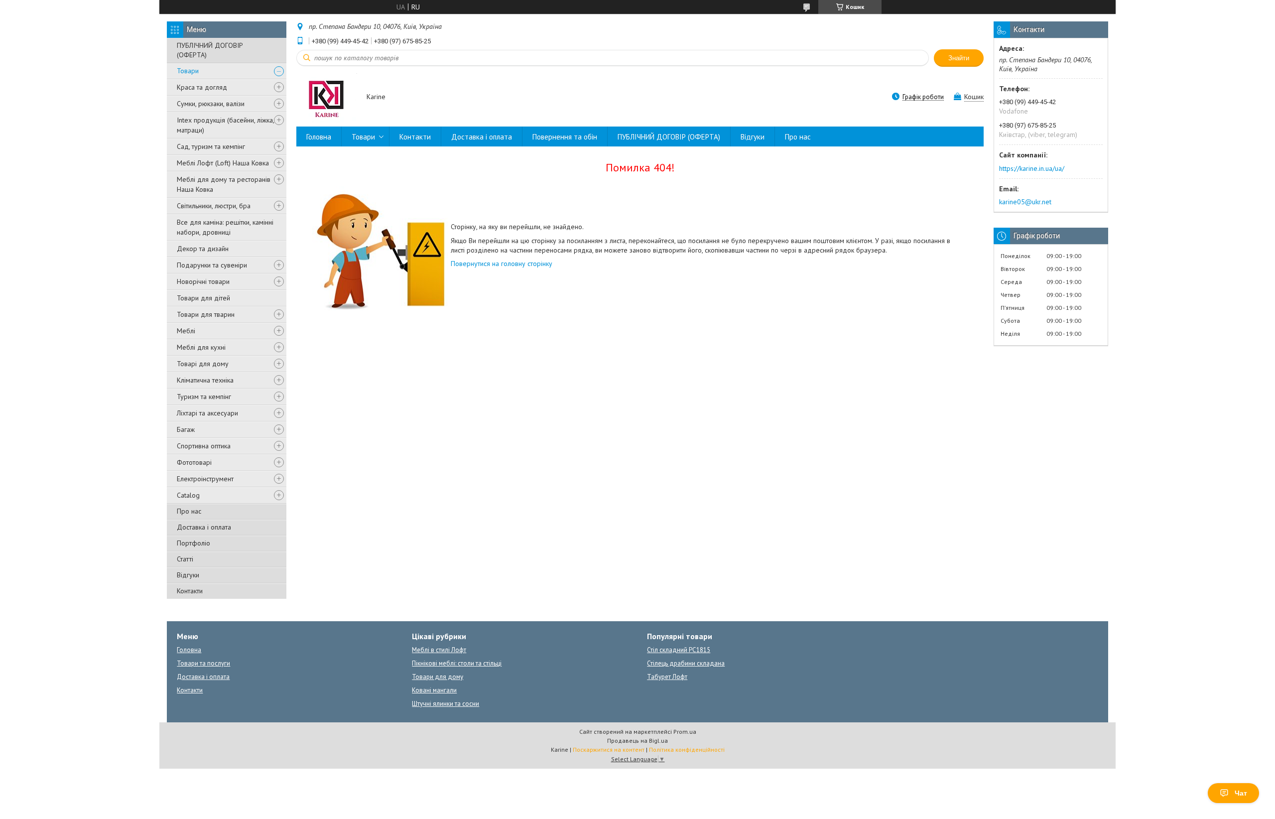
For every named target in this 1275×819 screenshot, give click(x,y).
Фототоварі (194, 462)
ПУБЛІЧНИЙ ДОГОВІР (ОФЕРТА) (210, 50)
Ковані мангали (434, 690)
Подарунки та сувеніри (212, 265)
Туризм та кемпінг (204, 396)
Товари (188, 70)
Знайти (958, 58)
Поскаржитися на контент (608, 749)
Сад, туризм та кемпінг (211, 146)
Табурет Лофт (667, 677)
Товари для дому (437, 677)
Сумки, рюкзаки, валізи (211, 103)
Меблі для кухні (201, 347)
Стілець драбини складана (686, 663)
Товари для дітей (203, 297)
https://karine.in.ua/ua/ (1031, 168)
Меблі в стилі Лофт (439, 650)
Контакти (190, 590)
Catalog (188, 495)
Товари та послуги (203, 663)
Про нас (189, 511)
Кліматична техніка (205, 380)
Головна (318, 136)
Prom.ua (684, 731)
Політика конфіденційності (687, 749)
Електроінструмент (205, 478)
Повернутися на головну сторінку (501, 263)
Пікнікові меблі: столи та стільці (457, 663)
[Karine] (326, 97)
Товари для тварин (206, 314)
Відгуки (188, 574)
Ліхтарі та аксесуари (207, 413)
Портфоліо (193, 543)
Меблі (186, 330)
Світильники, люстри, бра (214, 205)
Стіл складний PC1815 (678, 650)
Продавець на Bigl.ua (637, 740)
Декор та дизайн (203, 248)
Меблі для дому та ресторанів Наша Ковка (223, 184)
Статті (185, 558)
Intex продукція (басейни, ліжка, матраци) (225, 125)
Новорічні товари (203, 281)
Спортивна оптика (204, 445)
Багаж (186, 429)
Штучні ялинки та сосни (445, 703)
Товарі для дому (203, 363)
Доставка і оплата (204, 527)
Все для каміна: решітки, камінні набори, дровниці (225, 227)
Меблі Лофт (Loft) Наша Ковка (223, 162)
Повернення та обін (564, 136)
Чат (1241, 793)
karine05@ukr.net (1025, 201)
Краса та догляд (202, 87)
